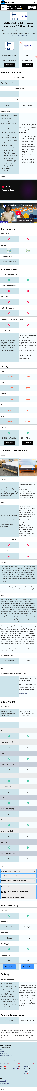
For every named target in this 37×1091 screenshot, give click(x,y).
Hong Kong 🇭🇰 (16, 1066)
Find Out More (9, 966)
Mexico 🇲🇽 (3, 1069)
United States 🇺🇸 (4, 1063)
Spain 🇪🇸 (26, 1074)
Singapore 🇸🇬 (16, 1063)
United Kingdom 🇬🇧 (29, 1063)
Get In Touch (3, 1053)
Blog (1, 1049)
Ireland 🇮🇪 (26, 1066)
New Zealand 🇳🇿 (4, 1083)
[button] (34, 2)
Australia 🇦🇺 (3, 1081)
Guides (2, 1051)
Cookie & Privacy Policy (6, 1055)
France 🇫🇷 (26, 1071)
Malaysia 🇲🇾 (16, 1069)
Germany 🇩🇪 (27, 1069)
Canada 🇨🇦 (3, 1066)
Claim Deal (32, 7)
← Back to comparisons (18, 36)
